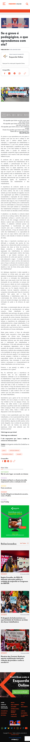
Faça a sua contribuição (21, 692)
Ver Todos (23, 543)
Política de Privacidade (15, 737)
